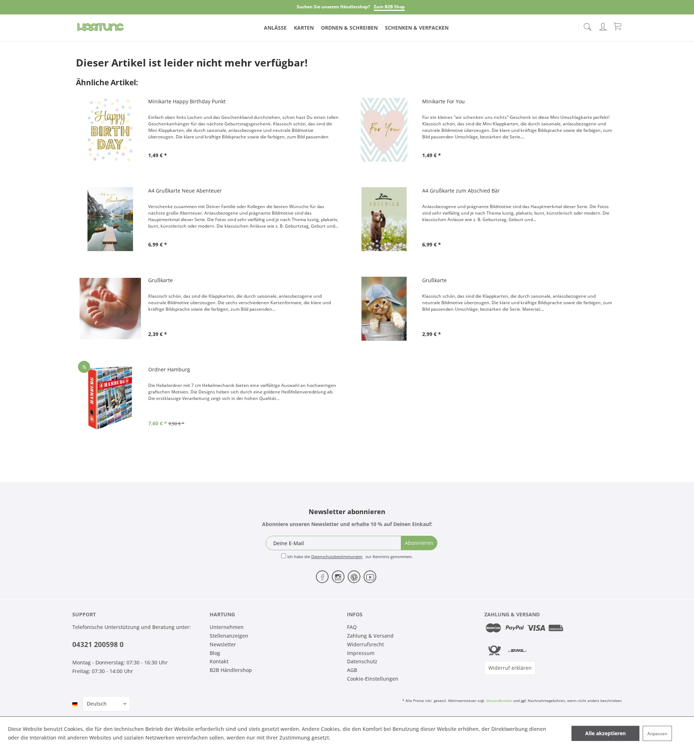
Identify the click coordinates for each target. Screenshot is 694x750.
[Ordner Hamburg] (110, 398)
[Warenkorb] (618, 26)
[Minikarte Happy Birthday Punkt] (110, 130)
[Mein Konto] (603, 25)
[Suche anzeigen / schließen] (587, 24)
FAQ (352, 627)
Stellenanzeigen (229, 635)
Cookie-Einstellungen (372, 678)
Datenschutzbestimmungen (337, 556)
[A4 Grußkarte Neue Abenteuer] (110, 219)
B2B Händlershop (231, 670)
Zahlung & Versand (370, 635)
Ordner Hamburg (169, 369)
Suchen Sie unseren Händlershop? (333, 7)
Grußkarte (160, 280)
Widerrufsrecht (365, 644)
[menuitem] (587, 25)
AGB (352, 670)
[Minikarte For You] (384, 130)
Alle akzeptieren (605, 733)
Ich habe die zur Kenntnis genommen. (350, 556)
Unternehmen (227, 627)
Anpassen (657, 733)
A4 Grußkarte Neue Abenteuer (185, 190)
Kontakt (219, 661)
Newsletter (223, 644)
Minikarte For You (443, 101)
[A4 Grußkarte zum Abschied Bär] (384, 219)
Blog (215, 653)
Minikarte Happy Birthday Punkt (187, 101)
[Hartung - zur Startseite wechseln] (100, 27)
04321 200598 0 (98, 644)
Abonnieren (419, 542)
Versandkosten (499, 700)
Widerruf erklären (510, 667)
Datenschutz (362, 661)
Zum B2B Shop (389, 7)
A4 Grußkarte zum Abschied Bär (461, 190)
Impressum (360, 653)
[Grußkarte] (110, 309)
